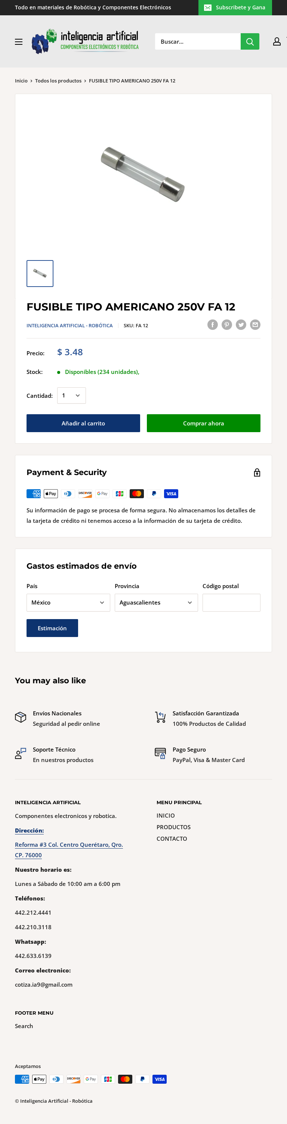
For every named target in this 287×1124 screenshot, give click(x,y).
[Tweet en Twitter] (241, 324)
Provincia (127, 586)
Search (24, 1026)
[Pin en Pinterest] (227, 324)
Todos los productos (58, 80)
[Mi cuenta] (277, 41)
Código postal (221, 586)
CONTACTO (172, 838)
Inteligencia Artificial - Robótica (70, 325)
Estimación (52, 628)
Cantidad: (40, 395)
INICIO (166, 815)
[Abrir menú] (18, 42)
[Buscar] (250, 41)
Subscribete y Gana (240, 7)
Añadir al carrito (83, 423)
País (32, 586)
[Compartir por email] (255, 324)
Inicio (21, 80)
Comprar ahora (203, 423)
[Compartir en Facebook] (212, 324)
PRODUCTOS (174, 827)
